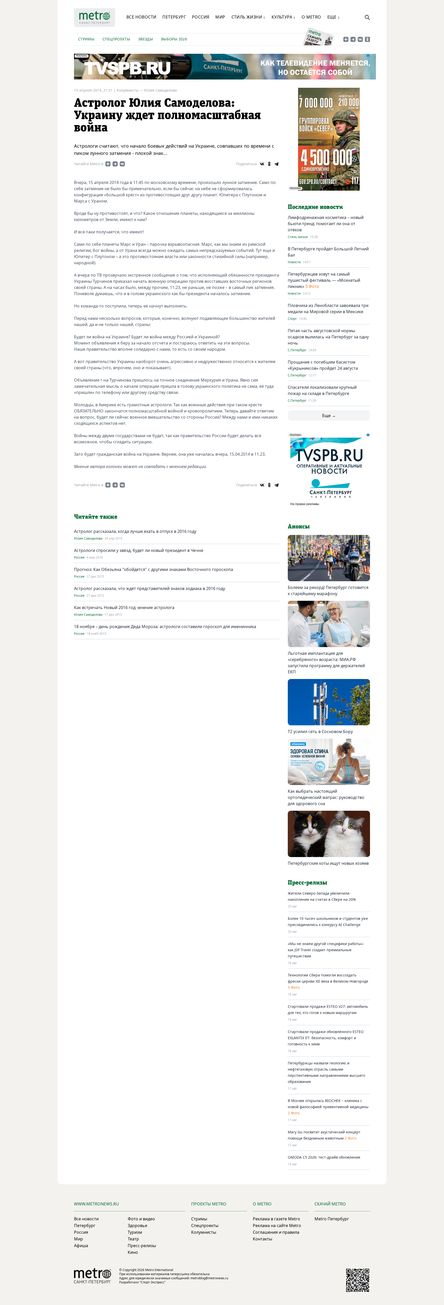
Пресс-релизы (142, 1245)
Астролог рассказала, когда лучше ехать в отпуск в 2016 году (135, 531)
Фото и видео (141, 1219)
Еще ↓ (333, 17)
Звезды (145, 39)
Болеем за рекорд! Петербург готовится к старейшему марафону (328, 590)
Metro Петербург (331, 1219)
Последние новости (315, 207)
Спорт (292, 319)
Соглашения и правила (276, 1232)
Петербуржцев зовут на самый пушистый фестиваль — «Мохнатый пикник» (324, 280)
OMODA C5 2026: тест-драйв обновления (324, 1157)
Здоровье (137, 1225)
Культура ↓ (283, 17)
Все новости (141, 17)
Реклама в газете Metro (276, 1219)
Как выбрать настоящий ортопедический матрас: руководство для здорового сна (326, 797)
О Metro (311, 17)
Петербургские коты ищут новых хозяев (328, 863)
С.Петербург (297, 350)
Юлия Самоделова (160, 90)
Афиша (81, 1245)
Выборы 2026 (174, 39)
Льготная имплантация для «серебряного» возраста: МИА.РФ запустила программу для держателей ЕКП (326, 662)
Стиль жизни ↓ (248, 17)
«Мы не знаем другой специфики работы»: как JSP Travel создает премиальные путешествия (326, 949)
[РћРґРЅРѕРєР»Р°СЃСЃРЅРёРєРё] (269, 164)
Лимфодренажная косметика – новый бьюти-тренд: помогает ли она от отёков (326, 224)
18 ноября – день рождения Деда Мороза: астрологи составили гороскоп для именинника (165, 626)
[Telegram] (276, 164)
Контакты (262, 1239)
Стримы (86, 39)
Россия (200, 17)
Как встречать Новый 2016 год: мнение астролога (124, 607)
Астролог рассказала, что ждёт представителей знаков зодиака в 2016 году (149, 588)
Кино (133, 1252)
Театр (133, 1239)
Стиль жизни (298, 237)
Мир (220, 17)
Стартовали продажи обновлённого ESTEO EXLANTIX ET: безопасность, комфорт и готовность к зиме (326, 1037)
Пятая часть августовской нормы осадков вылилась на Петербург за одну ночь (328, 337)
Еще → (329, 415)
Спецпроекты (116, 39)
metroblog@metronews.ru (209, 1278)
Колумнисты (203, 1232)
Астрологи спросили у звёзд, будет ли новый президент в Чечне (138, 550)
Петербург (174, 17)
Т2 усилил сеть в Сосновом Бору (320, 731)
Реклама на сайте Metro (277, 1225)
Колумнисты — (130, 90)
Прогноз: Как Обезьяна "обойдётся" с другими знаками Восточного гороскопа (153, 569)
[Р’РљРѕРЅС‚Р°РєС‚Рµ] (262, 164)
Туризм (135, 1232)
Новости (294, 262)
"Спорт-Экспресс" (153, 1282)
